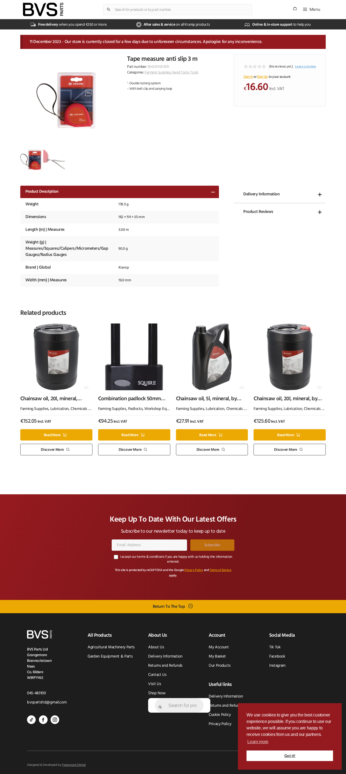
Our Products (220, 666)
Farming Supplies (157, 73)
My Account (219, 647)
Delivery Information (261, 194)
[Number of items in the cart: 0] (295, 8)
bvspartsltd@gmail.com (46, 702)
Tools (194, 73)
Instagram (277, 666)
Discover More (52, 450)
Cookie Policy (220, 715)
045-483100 (36, 693)
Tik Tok (275, 647)
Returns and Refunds (165, 666)
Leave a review (305, 66)
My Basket (217, 657)
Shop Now (156, 693)
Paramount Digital (74, 765)
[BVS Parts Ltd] (43, 9)
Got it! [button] (289, 755)
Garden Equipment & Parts (110, 657)
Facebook (277, 657)
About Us (156, 647)
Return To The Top (169, 606)
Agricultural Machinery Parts (111, 647)
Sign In (248, 77)
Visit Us (154, 684)
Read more (52, 435)
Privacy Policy (193, 570)
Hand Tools (180, 73)
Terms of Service (220, 570)
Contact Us (157, 675)
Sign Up (262, 77)
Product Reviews (258, 212)
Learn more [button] (257, 741)
